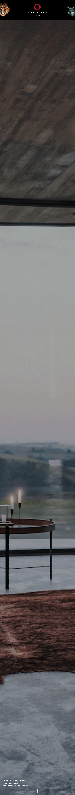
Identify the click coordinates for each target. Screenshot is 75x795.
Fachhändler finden (61, 2)
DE (50, 2)
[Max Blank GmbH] (37, 10)
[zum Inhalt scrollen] (37, 791)
